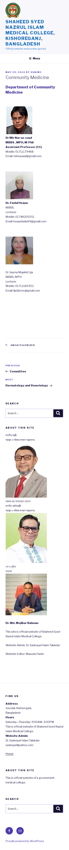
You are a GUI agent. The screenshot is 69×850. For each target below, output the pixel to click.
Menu (36, 58)
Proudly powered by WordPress (25, 841)
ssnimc (36, 72)
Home (9, 753)
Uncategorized (23, 345)
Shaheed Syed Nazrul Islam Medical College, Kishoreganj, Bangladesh (30, 33)
